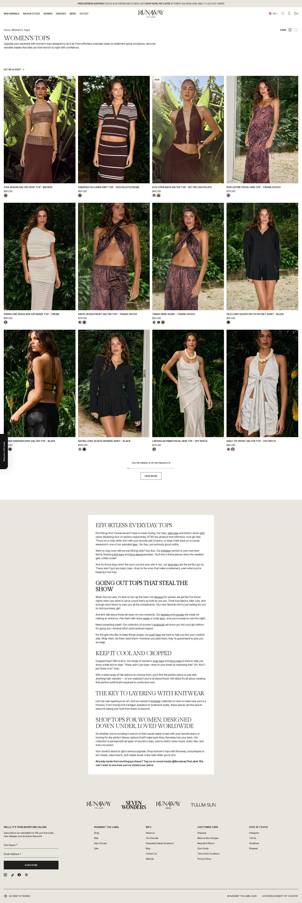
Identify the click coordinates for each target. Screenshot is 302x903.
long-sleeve (136, 554)
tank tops (173, 533)
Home (7, 30)
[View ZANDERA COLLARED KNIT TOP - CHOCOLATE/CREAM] (80, 195)
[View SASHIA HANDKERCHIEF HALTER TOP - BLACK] (10, 449)
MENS (73, 13)
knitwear (166, 550)
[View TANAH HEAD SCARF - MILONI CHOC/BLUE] (158, 322)
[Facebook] (19, 874)
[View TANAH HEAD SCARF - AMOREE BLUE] (154, 322)
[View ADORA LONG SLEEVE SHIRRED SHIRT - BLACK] (84, 449)
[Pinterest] (26, 874)
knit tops (119, 554)
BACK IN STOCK (31, 13)
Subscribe (31, 865)
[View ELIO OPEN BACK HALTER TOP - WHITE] (154, 195)
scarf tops (155, 634)
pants (146, 618)
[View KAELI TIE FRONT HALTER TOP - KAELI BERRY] (228, 449)
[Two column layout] (295, 29)
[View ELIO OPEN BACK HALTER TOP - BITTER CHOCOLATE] (158, 195)
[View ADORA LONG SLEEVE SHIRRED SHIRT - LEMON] (80, 449)
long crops (176, 661)
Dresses (61, 13)
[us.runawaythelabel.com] (151, 13)
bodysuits (159, 624)
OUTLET (84, 13)
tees (135, 544)
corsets (179, 614)
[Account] (289, 13)
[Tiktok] (12, 874)
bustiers (165, 614)
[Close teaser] (8, 433)
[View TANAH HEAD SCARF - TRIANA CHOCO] (163, 322)
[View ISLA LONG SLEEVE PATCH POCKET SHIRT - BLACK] (228, 322)
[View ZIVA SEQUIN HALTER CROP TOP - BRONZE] (6, 195)
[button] (4, 451)
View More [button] (151, 476)
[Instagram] (5, 874)
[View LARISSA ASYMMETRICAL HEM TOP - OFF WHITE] (154, 449)
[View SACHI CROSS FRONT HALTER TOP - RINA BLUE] (80, 322)
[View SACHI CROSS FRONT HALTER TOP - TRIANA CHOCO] (84, 322)
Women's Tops (21, 30)
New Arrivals (11, 13)
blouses (158, 597)
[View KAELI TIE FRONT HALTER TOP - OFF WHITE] (233, 449)
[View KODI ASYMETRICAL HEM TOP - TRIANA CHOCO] (228, 195)
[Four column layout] (290, 29)
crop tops (158, 661)
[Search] (283, 13)
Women (48, 13)
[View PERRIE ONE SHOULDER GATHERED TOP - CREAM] (6, 322)
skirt (162, 618)
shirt (202, 533)
